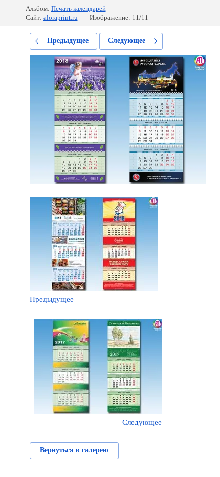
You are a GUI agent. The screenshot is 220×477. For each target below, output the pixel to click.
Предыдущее (68, 41)
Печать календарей (78, 8)
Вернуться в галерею (74, 450)
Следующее (126, 41)
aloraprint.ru (60, 17)
